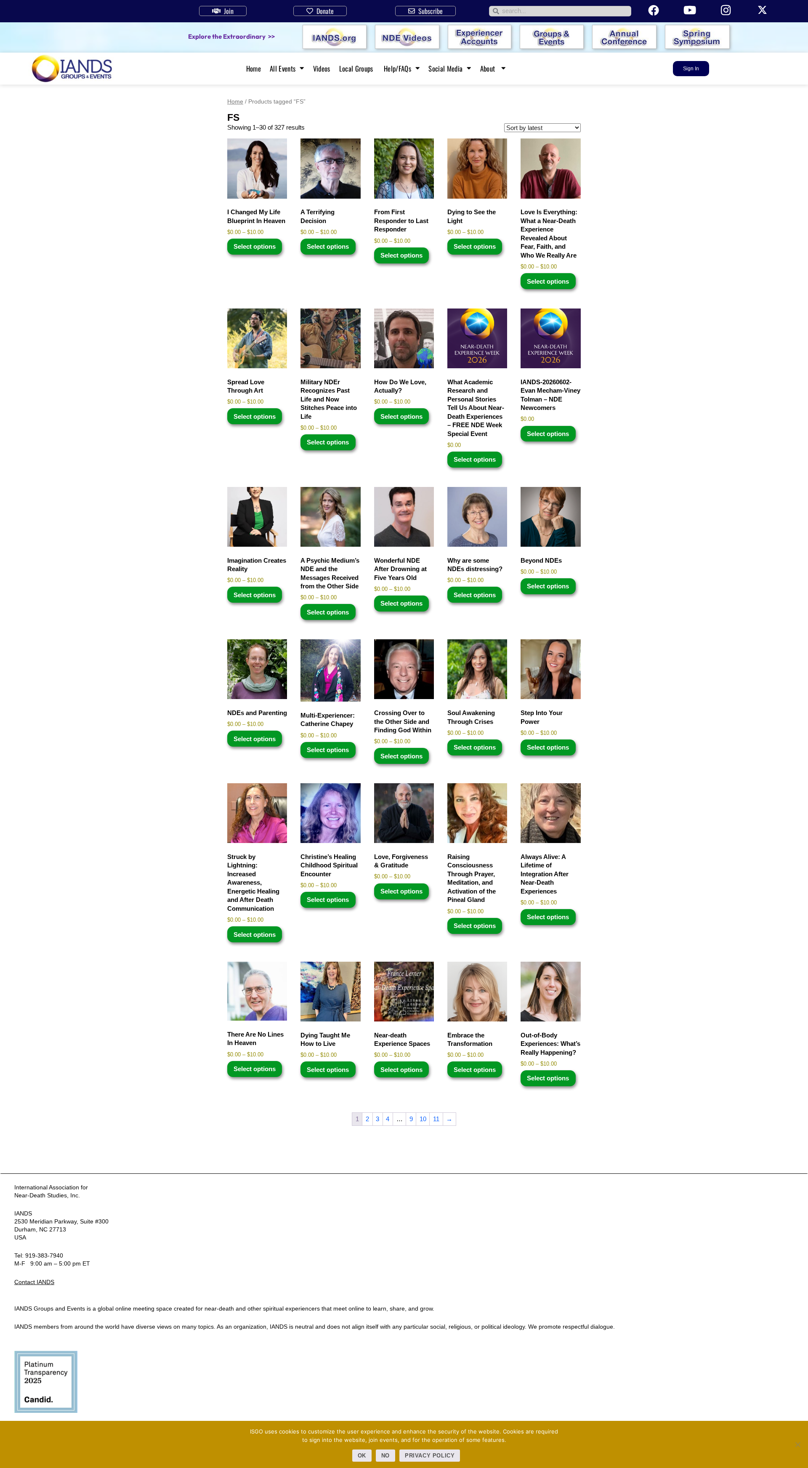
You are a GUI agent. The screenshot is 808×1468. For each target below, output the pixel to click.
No (385, 1455)
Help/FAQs (397, 68)
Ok (362, 1455)
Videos (321, 68)
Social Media (445, 68)
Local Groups (357, 68)
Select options (255, 246)
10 (423, 1118)
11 (436, 1118)
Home (253, 68)
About (488, 68)
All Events (282, 68)
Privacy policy (430, 1455)
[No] (797, 1444)
